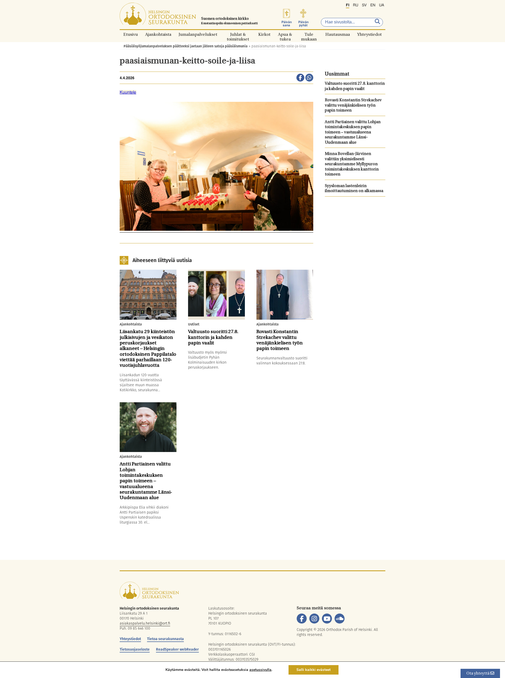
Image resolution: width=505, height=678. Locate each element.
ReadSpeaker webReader (177, 649)
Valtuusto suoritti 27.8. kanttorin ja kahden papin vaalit (355, 86)
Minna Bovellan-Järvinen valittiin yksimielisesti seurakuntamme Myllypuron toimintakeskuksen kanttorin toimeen (352, 164)
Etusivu (130, 34)
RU (355, 5)
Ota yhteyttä (478, 674)
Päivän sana (286, 24)
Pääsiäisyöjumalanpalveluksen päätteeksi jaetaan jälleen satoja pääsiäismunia (186, 46)
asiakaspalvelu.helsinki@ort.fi (145, 623)
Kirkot (264, 34)
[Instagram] (314, 619)
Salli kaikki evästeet (313, 669)
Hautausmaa (337, 34)
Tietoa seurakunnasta (165, 638)
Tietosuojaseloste (135, 649)
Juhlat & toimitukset (238, 34)
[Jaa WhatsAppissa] (309, 78)
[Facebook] (302, 619)
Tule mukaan (309, 34)
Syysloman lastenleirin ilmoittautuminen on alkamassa (354, 188)
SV (364, 5)
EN (372, 5)
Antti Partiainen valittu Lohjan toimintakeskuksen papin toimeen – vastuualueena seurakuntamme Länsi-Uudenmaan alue (353, 132)
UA (381, 5)
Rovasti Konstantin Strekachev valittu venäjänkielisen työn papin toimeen (353, 105)
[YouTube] (327, 619)
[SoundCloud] (340, 619)
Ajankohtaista (158, 34)
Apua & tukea (285, 34)
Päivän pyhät (303, 24)
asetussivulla (260, 669)
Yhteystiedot (369, 34)
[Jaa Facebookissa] (300, 78)
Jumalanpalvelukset (198, 34)
